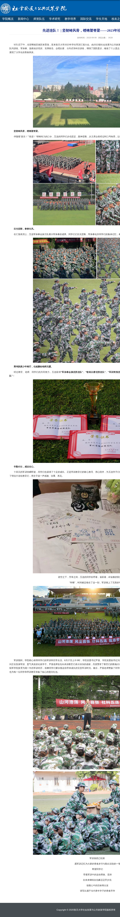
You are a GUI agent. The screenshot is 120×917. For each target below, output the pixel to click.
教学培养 (70, 18)
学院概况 (7, 18)
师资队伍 (39, 18)
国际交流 (86, 18)
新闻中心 (23, 18)
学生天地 (101, 18)
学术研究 (54, 18)
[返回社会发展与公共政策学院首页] (35, 4)
